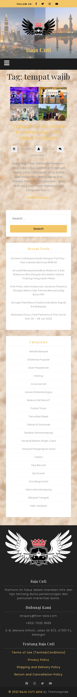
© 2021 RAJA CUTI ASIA (25, 692)
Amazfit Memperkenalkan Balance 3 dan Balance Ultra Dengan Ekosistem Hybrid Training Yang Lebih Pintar (38, 274)
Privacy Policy (38, 660)
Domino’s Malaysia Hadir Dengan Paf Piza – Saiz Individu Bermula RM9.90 (38, 260)
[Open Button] (6, 63)
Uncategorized (38, 481)
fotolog (38, 376)
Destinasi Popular (38, 359)
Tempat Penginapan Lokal (38, 449)
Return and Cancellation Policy (38, 674)
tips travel (38, 473)
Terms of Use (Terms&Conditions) (39, 652)
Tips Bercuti (38, 465)
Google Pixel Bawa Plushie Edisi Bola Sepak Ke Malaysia (38, 304)
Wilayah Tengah (38, 498)
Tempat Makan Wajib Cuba (38, 441)
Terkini (38, 457)
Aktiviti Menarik (38, 351)
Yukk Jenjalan (38, 506)
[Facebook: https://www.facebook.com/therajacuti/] (26, 683)
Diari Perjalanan (38, 368)
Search (38, 229)
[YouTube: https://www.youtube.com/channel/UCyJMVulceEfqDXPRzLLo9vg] (50, 683)
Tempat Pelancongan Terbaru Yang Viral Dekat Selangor (38, 131)
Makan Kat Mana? (38, 400)
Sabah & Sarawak (38, 424)
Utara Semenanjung (39, 489)
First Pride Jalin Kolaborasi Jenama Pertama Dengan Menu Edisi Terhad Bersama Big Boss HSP (38, 290)
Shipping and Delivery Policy (38, 667)
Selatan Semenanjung (38, 433)
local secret (38, 384)
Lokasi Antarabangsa (38, 392)
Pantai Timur (38, 408)
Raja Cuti (38, 50)
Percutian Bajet (38, 416)
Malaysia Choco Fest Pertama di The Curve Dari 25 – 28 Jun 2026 (38, 316)
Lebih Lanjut (38, 197)
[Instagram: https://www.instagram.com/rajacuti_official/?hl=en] (34, 683)
